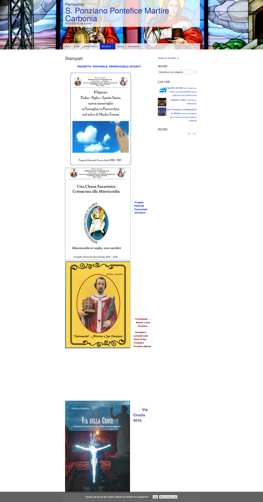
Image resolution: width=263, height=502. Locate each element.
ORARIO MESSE (91, 46)
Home (67, 46)
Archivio (120, 46)
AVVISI (77, 46)
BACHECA (106, 46)
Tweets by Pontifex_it (168, 58)
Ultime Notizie (133, 46)
